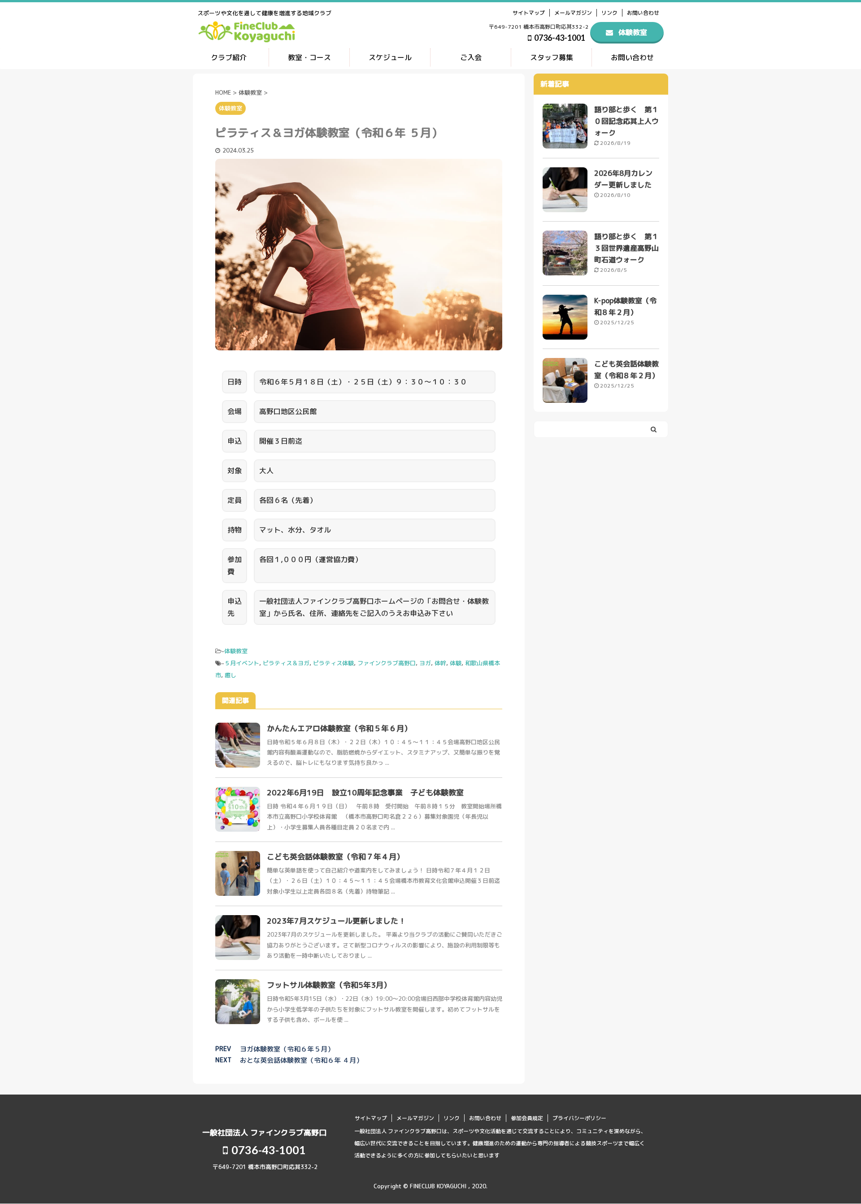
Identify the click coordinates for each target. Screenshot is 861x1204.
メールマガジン (573, 13)
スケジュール (390, 57)
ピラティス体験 (333, 663)
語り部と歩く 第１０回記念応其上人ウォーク (626, 121)
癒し (230, 675)
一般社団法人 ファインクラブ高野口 (264, 1132)
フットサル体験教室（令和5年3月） (329, 985)
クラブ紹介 (229, 57)
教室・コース (309, 57)
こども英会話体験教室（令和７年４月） (335, 856)
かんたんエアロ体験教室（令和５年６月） (339, 728)
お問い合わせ (643, 13)
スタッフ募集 (551, 57)
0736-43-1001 (559, 38)
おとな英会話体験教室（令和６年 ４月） (301, 1060)
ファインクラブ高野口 (386, 663)
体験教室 (236, 651)
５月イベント (241, 663)
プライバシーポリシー (579, 1118)
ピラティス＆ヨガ (286, 663)
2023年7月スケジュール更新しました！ (336, 921)
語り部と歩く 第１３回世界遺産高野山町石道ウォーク (626, 248)
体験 (455, 663)
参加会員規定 (527, 1118)
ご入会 (471, 57)
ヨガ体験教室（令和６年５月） (287, 1049)
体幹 (440, 663)
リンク (609, 13)
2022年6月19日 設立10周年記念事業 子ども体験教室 (365, 792)
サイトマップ (529, 13)
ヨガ (425, 663)
